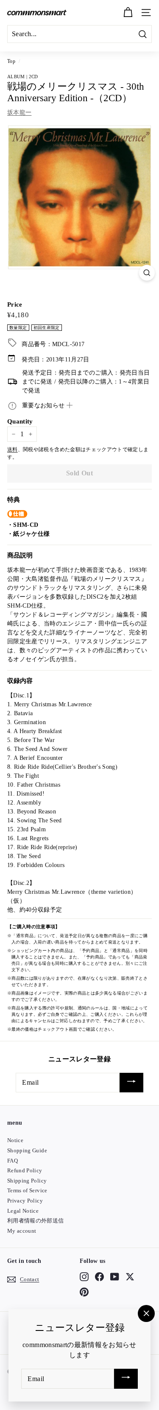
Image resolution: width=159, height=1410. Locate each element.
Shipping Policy (27, 1180)
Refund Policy (24, 1170)
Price (14, 304)
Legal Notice (23, 1211)
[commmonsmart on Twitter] (130, 1276)
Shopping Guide (27, 1150)
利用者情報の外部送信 (35, 1220)
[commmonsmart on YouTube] (114, 1276)
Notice (15, 1140)
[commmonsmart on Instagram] (84, 1276)
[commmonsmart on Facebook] (99, 1276)
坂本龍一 (19, 112)
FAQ (12, 1160)
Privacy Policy (25, 1200)
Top (11, 61)
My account (21, 1231)
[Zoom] (147, 273)
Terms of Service (27, 1190)
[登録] (131, 1083)
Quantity (20, 421)
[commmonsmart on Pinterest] (84, 1292)
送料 (12, 449)
